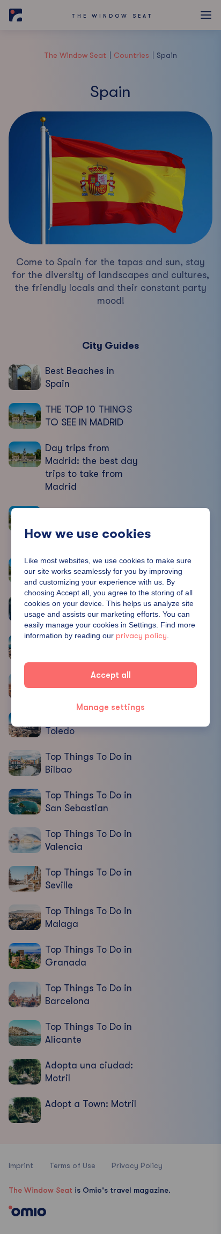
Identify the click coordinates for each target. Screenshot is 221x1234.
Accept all (111, 675)
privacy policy (141, 635)
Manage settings (110, 707)
